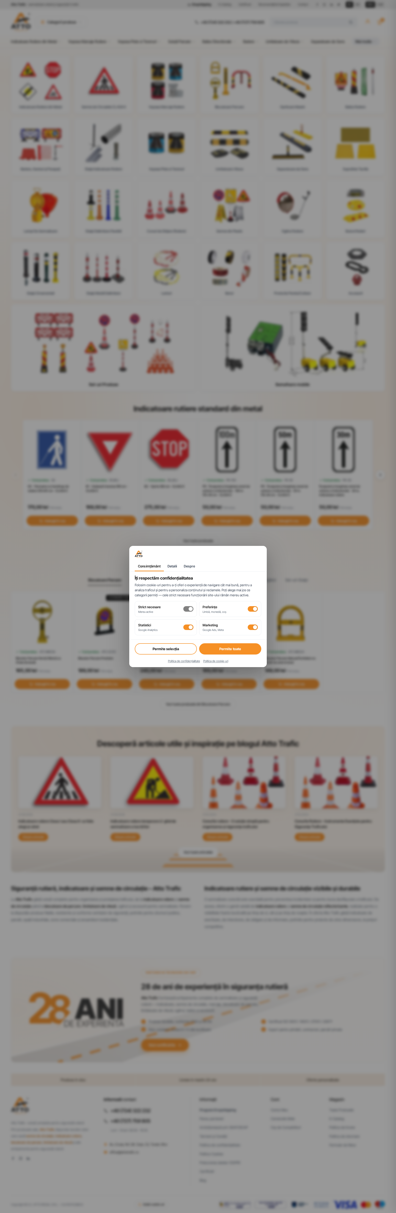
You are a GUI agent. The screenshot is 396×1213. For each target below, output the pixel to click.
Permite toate (230, 649)
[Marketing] (253, 627)
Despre (189, 566)
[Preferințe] (253, 609)
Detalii (172, 566)
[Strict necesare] (188, 609)
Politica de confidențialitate (184, 661)
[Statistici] (188, 627)
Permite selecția (166, 649)
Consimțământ (149, 566)
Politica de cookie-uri (215, 661)
